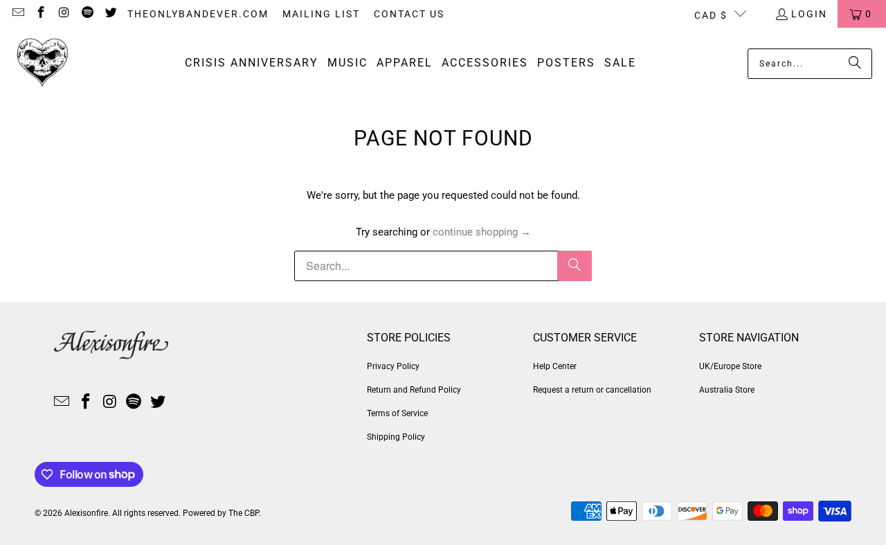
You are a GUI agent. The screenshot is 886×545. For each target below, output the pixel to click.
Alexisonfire (86, 513)
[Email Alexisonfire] (17, 13)
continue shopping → (482, 232)
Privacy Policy (393, 366)
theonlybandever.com (198, 13)
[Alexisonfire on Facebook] (41, 13)
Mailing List (321, 13)
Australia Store (726, 390)
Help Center (555, 366)
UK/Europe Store (730, 366)
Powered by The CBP (221, 513)
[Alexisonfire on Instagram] (64, 13)
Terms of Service (397, 413)
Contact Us (409, 13)
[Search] (855, 63)
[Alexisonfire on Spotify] (87, 13)
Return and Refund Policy (414, 390)
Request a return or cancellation (592, 390)
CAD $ (710, 15)
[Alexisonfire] (43, 63)
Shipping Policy (396, 437)
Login (809, 13)
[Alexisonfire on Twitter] (110, 13)
